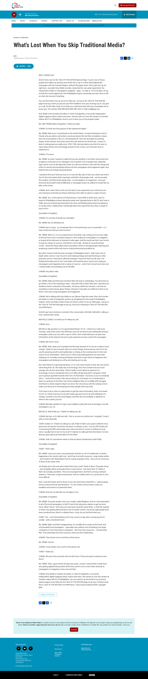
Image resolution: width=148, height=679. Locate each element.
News (14, 21)
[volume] (20, 14)
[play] (14, 14)
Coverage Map (84, 21)
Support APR (57, 21)
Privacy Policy (59, 645)
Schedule (33, 21)
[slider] (23, 14)
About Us (70, 21)
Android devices (86, 650)
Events (44, 21)
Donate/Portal (128, 5)
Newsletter (97, 21)
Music (22, 21)
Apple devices (85, 648)
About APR (58, 652)
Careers (57, 656)
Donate (74, 629)
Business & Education (21, 37)
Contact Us (58, 654)
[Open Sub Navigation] (17, 21)
